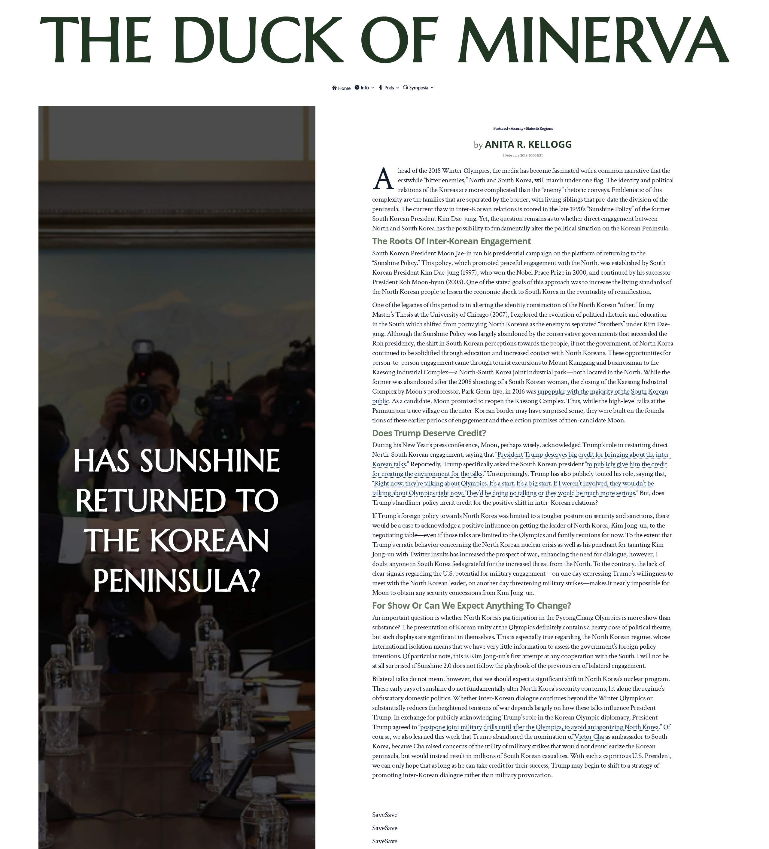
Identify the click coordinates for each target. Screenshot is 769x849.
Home (344, 88)
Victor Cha (589, 736)
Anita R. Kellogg (528, 144)
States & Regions (539, 128)
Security (516, 128)
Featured (500, 128)
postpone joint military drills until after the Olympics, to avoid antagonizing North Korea (539, 727)
